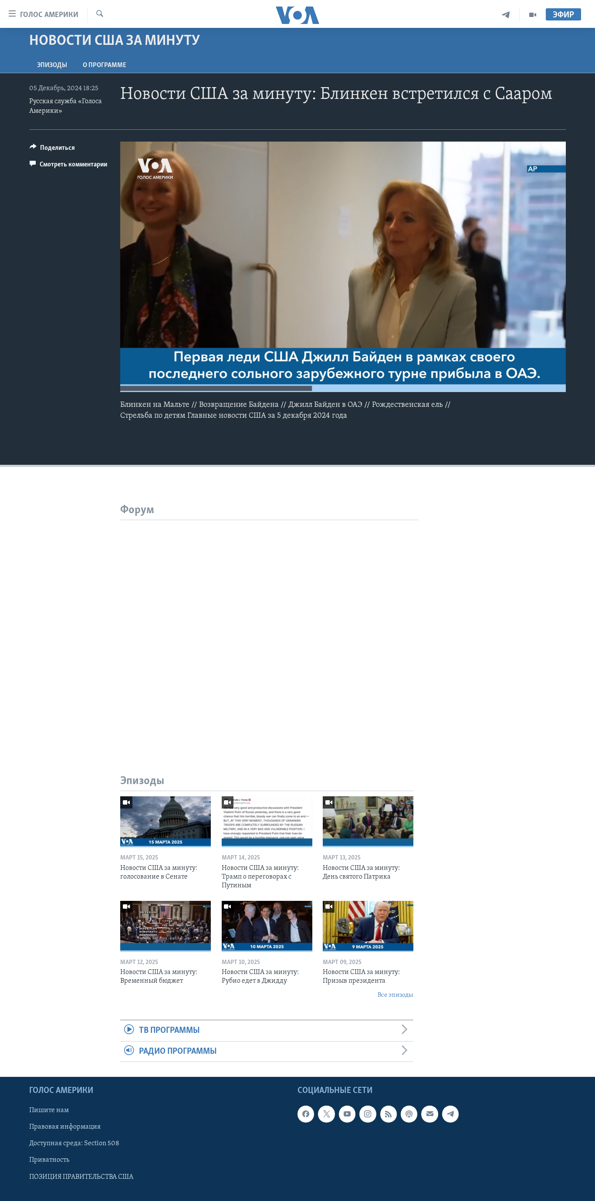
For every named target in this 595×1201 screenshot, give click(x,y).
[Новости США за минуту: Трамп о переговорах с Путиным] (267, 821)
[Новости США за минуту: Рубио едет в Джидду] (267, 926)
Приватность (49, 1160)
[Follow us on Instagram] (367, 1114)
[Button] (52, 150)
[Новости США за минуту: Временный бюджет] (165, 926)
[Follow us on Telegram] (450, 1114)
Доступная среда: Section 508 (74, 1143)
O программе (104, 65)
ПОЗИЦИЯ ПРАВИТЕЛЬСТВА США (81, 1176)
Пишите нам (49, 1110)
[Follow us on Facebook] (306, 1114)
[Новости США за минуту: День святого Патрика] (368, 821)
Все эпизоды (395, 995)
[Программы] (533, 15)
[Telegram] (506, 15)
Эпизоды (52, 65)
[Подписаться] (429, 1114)
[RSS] (388, 1114)
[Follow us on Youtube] (347, 1114)
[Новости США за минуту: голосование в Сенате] (165, 821)
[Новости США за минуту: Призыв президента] (368, 926)
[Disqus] (269, 629)
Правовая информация (65, 1126)
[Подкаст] (409, 1114)
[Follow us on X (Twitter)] (326, 1114)
